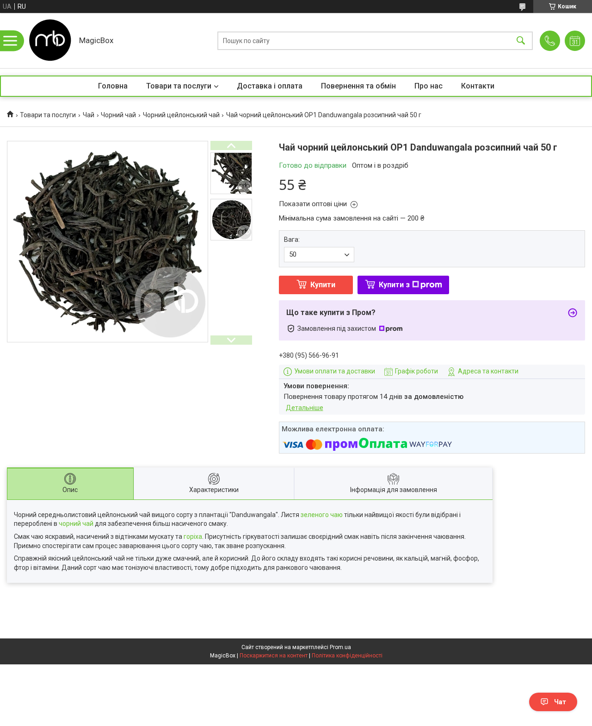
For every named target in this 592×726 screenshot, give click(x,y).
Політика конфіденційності (347, 655)
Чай (88, 115)
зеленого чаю (322, 514)
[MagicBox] (48, 40)
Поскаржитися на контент (274, 655)
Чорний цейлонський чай (181, 115)
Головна (113, 86)
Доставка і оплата (269, 86)
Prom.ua (340, 647)
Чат (560, 702)
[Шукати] (521, 40)
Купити (322, 284)
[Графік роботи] (575, 41)
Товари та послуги (178, 86)
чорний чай (76, 523)
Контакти (477, 86)
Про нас (428, 86)
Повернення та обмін (358, 86)
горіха (193, 536)
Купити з (394, 284)
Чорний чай (118, 115)
